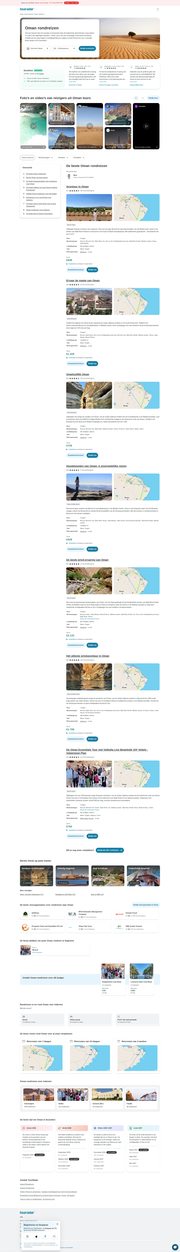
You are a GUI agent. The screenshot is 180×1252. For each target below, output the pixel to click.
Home (21, 14)
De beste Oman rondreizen (36, 174)
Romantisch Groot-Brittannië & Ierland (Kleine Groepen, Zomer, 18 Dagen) (47, 1195)
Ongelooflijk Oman (136, 85)
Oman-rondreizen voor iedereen (38, 210)
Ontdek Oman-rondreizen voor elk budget (41, 194)
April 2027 (133, 1156)
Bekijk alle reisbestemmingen (89, 619)
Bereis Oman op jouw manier (37, 177)
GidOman (83, 252)
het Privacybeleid (37, 1245)
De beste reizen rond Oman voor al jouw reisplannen (41, 205)
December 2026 (100, 1152)
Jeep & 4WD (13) (97, 894)
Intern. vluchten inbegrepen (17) (31, 894)
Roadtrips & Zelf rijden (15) (65, 894)
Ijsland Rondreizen (27, 1184)
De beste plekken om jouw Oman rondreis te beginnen (41, 189)
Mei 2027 (132, 1163)
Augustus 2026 (28, 1155)
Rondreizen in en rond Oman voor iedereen (38, 199)
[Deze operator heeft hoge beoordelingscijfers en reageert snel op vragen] (90, 252)
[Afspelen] (33, 126)
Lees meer (72, 81)
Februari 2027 (99, 1166)
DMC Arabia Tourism (87, 818)
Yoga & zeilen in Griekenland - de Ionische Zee (37, 1199)
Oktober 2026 (63, 1159)
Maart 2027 (133, 1150)
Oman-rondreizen (39, 14)
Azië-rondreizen (28, 14)
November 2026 (64, 1166)
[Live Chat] (175, 1247)
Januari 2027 (98, 1159)
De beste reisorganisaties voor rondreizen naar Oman (41, 182)
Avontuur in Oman (75, 85)
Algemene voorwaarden (65, 1247)
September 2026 (64, 1152)
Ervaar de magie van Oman (108, 85)
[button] (113, 264)
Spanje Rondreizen (27, 1188)
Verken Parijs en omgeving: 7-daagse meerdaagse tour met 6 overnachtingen (48, 1192)
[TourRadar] (27, 9)
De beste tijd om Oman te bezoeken (39, 214)
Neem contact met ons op (28, 1220)
